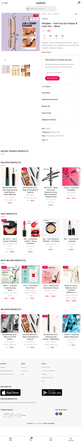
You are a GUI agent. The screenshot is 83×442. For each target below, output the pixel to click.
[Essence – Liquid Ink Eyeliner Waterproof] (71, 323)
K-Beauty (6, 293)
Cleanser (54, 291)
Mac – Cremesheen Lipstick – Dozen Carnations (30, 241)
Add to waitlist (52, 78)
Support (3, 364)
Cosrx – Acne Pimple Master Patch (30, 286)
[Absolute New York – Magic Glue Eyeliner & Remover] (30, 176)
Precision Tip (60, 136)
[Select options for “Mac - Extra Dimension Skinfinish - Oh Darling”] (57, 221)
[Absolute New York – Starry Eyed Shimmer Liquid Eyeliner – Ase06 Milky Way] (10, 176)
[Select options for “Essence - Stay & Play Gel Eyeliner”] (78, 170)
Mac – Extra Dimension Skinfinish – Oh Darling (51, 240)
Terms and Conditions (48, 371)
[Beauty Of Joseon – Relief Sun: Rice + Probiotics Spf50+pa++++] (71, 274)
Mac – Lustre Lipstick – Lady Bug (71, 240)
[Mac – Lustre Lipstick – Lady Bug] (71, 228)
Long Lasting (50, 136)
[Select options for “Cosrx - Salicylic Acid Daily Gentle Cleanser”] (57, 268)
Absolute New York (10, 200)
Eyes (49, 14)
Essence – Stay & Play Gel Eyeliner (71, 188)
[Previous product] (74, 14)
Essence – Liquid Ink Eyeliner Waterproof (71, 335)
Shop (22, 374)
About (23, 364)
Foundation (10, 244)
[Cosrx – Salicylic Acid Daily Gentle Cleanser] (51, 274)
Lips (27, 246)
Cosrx (30, 295)
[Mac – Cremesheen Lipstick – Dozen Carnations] (30, 228)
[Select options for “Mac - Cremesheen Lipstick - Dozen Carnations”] (37, 221)
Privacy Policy (46, 367)
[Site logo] (41, 3)
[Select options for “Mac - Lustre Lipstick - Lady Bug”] (78, 221)
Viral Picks (33, 293)
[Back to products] (76, 14)
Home (44, 14)
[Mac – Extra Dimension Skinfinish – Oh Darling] (51, 228)
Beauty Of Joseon (71, 298)
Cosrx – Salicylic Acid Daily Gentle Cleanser (51, 286)
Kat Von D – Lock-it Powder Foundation (10, 240)
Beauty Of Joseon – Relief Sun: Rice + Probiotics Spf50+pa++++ (71, 289)
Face (4, 244)
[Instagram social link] (60, 413)
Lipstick (32, 246)
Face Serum (13, 293)
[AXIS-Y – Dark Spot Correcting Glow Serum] (10, 274)
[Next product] (79, 14)
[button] (4, 38)
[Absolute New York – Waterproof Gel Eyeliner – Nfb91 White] (51, 323)
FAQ (43, 381)
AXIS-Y (10, 295)
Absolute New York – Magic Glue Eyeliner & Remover (30, 190)
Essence (71, 195)
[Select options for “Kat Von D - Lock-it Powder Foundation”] (16, 221)
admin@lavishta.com (6, 371)
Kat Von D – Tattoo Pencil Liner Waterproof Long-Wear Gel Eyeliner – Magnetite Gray (51, 192)
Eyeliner (56, 14)
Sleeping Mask (29, 291)
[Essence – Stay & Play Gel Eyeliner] (71, 176)
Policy (44, 364)
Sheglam (45, 19)
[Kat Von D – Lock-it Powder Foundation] (10, 228)
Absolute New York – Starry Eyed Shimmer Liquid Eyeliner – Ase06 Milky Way (10, 191)
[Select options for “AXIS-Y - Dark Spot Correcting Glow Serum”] (16, 268)
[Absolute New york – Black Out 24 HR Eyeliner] (10, 323)
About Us (24, 367)
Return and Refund (47, 378)
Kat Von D (51, 202)
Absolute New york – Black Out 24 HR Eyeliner (10, 337)
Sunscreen (74, 295)
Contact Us (24, 371)
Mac (30, 249)
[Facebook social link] (47, 140)
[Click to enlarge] (5, 60)
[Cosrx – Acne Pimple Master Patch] (30, 274)
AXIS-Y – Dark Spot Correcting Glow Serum (10, 288)
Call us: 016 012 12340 (6, 374)
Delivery (44, 374)
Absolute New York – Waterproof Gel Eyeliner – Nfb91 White (51, 337)
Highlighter (52, 244)
